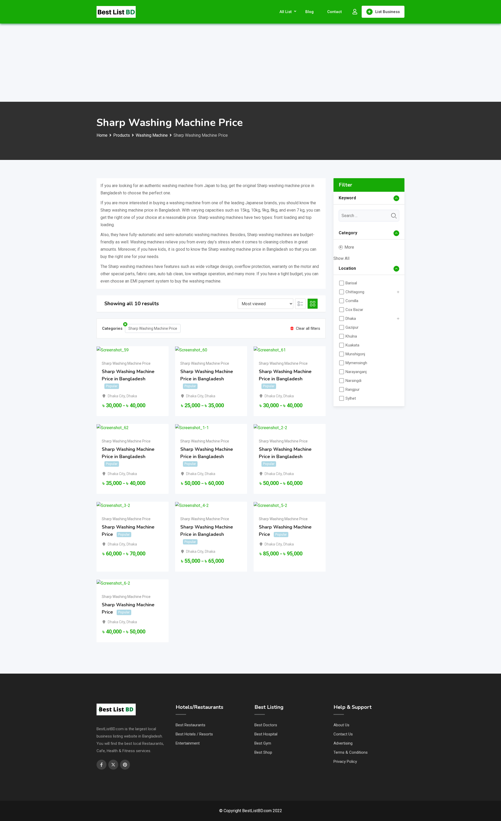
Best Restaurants (190, 725)
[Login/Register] (355, 11)
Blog (309, 11)
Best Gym (262, 743)
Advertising (343, 743)
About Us (341, 725)
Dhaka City (116, 396)
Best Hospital (265, 734)
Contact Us (343, 734)
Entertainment (188, 743)
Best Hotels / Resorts (194, 734)
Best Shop (263, 752)
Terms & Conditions (350, 752)
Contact (334, 11)
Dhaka (132, 396)
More (349, 247)
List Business (387, 11)
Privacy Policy (345, 761)
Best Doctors (265, 725)
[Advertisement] (250, 62)
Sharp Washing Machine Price (152, 328)
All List (285, 11)
